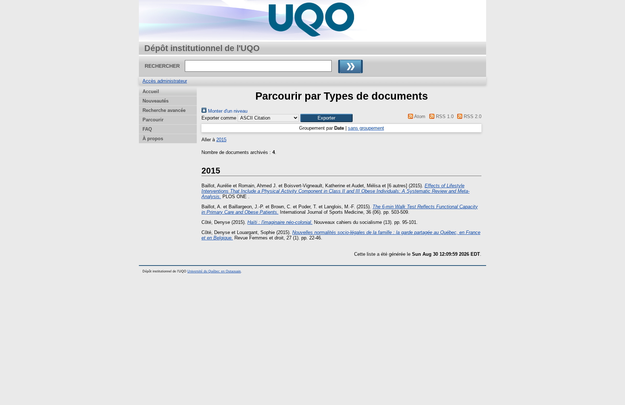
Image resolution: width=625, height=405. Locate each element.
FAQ (147, 129)
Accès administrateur (165, 81)
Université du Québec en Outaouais (214, 271)
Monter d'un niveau (227, 111)
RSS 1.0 (443, 116)
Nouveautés (156, 101)
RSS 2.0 (471, 116)
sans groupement (366, 128)
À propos (153, 138)
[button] (326, 118)
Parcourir (153, 119)
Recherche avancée (164, 110)
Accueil (151, 91)
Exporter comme (218, 118)
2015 (221, 139)
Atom (419, 116)
